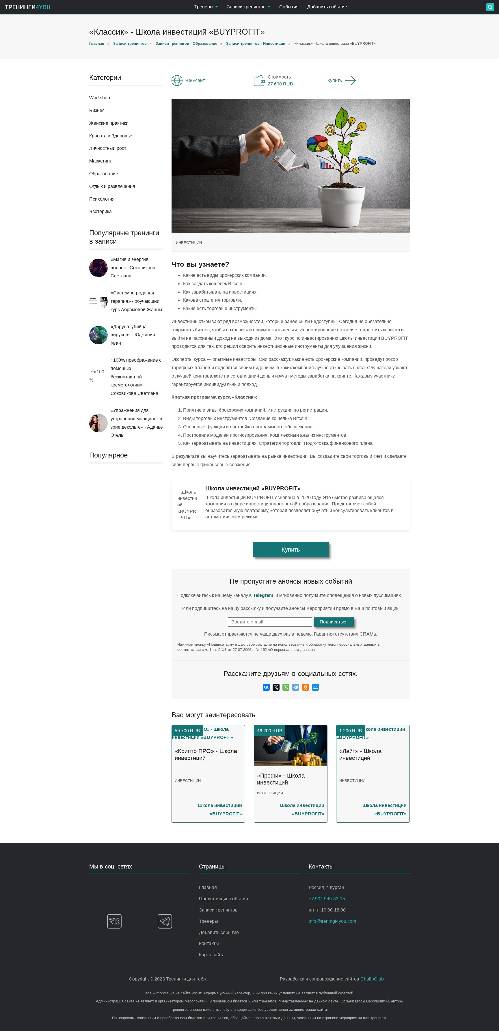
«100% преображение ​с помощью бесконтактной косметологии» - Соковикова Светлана (136, 376)
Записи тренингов (218, 910)
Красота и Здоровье (110, 136)
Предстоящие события (223, 899)
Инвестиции (189, 242)
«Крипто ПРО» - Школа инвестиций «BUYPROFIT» (206, 755)
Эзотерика (100, 211)
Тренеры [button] (203, 7)
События (289, 7)
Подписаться (334, 622)
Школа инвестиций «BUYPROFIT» (220, 809)
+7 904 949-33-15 (327, 899)
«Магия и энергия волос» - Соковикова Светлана (133, 267)
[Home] (28, 7)
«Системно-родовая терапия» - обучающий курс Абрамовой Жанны (136, 301)
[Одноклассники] (305, 687)
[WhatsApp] (285, 687)
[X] (276, 687)
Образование (103, 174)
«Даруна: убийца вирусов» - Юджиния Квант (133, 335)
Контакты (209, 943)
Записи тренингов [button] (246, 7)
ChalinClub (372, 979)
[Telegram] (295, 687)
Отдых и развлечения (112, 186)
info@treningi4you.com (332, 921)
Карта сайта (212, 955)
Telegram (263, 595)
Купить (334, 80)
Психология (102, 199)
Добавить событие (327, 7)
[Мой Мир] (315, 687)
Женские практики (109, 123)
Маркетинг (100, 161)
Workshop (99, 98)
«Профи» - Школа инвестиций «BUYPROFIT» (281, 779)
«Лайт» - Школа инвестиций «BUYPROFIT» (360, 755)
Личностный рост (107, 148)
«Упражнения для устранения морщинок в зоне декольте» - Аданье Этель (137, 422)
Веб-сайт (195, 80)
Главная (208, 887)
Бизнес (97, 110)
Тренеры (208, 921)
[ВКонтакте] (266, 687)
